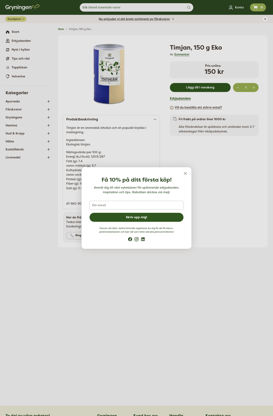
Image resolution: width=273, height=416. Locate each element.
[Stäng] (185, 173)
